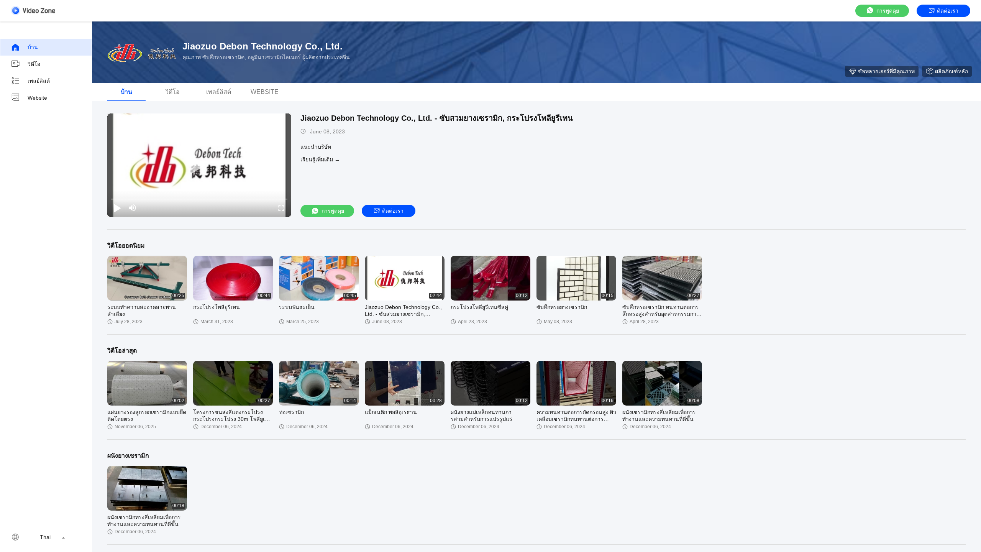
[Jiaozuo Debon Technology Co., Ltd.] (141, 52)
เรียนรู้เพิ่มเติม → (320, 159)
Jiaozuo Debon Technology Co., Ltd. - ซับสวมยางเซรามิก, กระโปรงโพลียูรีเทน (436, 118)
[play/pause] (117, 208)
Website (37, 98)
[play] (199, 165)
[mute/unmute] (132, 208)
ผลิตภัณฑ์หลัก (951, 71)
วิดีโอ (34, 64)
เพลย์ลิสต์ (39, 81)
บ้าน (33, 47)
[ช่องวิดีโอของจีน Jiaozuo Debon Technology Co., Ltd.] (33, 10)
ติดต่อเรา (947, 11)
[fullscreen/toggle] (281, 208)
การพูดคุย (887, 11)
